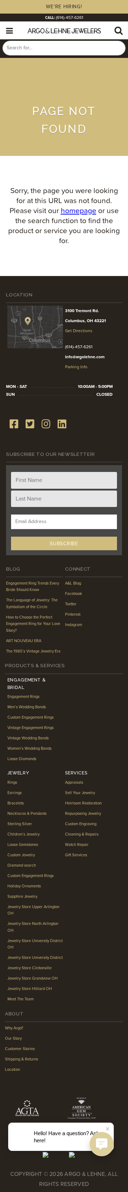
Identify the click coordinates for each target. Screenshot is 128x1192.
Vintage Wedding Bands (28, 738)
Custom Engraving (80, 824)
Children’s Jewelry (23, 834)
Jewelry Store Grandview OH (32, 978)
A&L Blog (73, 583)
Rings (12, 782)
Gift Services (76, 855)
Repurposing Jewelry (83, 813)
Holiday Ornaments (24, 886)
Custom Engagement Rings (30, 717)
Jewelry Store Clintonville (29, 968)
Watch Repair (77, 844)
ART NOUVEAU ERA (23, 641)
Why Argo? (14, 1028)
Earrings (14, 792)
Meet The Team (20, 999)
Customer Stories (20, 1048)
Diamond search (21, 865)
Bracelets (15, 803)
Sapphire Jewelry (22, 896)
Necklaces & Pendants (27, 813)
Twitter (70, 604)
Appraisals (74, 782)
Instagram (73, 624)
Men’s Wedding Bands (26, 707)
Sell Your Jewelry (80, 792)
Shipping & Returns (21, 1059)
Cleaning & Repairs (81, 834)
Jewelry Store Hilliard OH (29, 988)
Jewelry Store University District (35, 957)
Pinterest (72, 614)
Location (12, 1069)
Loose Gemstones (22, 844)
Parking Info (76, 366)
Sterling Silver (19, 824)
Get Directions (78, 330)
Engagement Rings (23, 696)
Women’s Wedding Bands (29, 748)
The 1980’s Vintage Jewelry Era (33, 651)
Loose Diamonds (21, 759)
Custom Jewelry (21, 855)
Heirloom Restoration (83, 803)
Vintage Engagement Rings (30, 727)
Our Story (13, 1038)
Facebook (73, 593)
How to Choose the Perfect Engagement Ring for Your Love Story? (33, 624)
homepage (78, 210)
